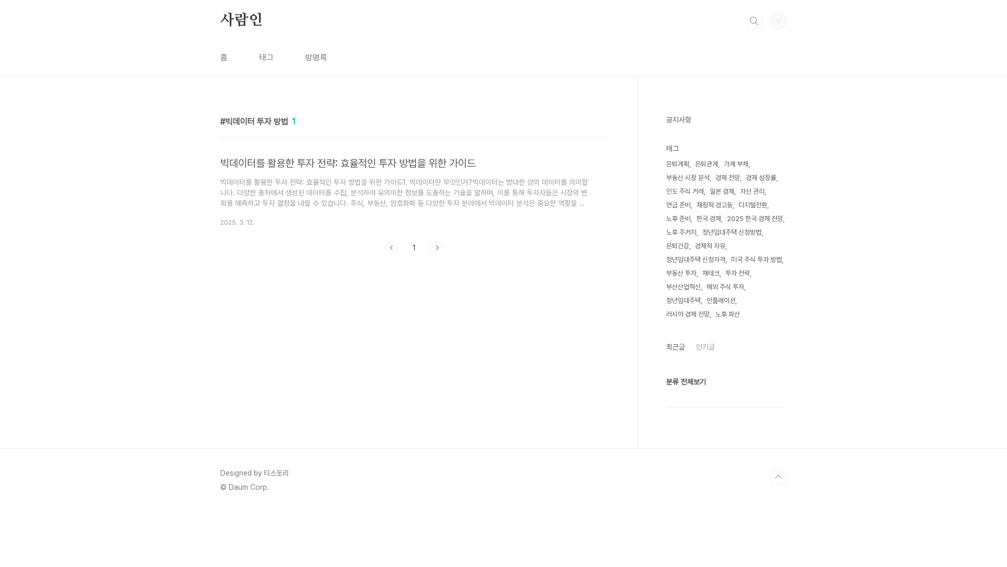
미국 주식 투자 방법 (756, 260)
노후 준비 (678, 219)
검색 (754, 21)
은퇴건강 (677, 246)
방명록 (316, 57)
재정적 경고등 (715, 205)
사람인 (241, 20)
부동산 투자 (681, 273)
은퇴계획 (677, 164)
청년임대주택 (683, 300)
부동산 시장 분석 (688, 178)
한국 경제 (709, 219)
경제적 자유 (710, 246)
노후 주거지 (681, 232)
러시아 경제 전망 (688, 314)
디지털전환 (752, 205)
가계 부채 (736, 164)
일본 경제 (722, 191)
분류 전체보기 (686, 381)
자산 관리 (752, 191)
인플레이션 (720, 300)
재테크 (711, 273)
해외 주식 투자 (725, 287)
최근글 (675, 347)
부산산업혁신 (683, 287)
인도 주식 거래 (685, 191)
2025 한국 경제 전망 (755, 219)
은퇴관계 (706, 164)
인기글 (705, 347)
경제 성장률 (761, 178)
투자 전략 (737, 273)
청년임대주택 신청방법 (732, 232)
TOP (778, 477)
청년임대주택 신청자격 (695, 260)
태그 (266, 57)
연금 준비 (678, 205)
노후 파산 (727, 314)
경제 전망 (727, 178)
